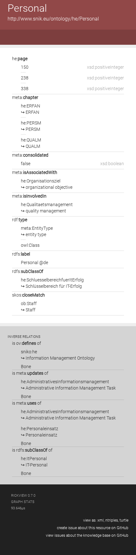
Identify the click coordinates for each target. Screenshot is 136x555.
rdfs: (21, 254)
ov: (26, 343)
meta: (25, 97)
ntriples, (112, 520)
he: (20, 58)
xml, (100, 520)
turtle (124, 520)
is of (26, 343)
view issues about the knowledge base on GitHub (87, 535)
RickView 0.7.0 (23, 496)
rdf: (19, 219)
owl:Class (30, 245)
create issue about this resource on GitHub (92, 528)
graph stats (22, 502)
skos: (28, 295)
